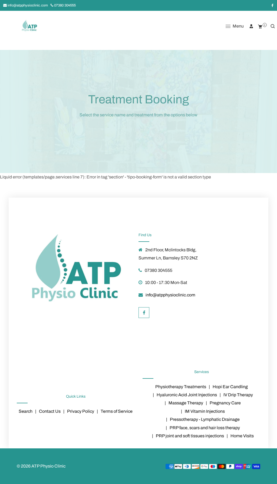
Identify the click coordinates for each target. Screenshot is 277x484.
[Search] (273, 26)
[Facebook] (272, 5)
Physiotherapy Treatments (180, 386)
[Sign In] (251, 26)
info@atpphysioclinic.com (27, 5)
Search (25, 411)
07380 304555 (64, 5)
